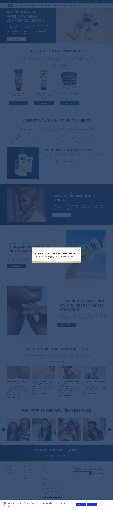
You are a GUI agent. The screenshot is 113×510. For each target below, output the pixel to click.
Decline (81, 504)
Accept (92, 504)
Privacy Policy (34, 503)
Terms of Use (25, 503)
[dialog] (56, 255)
